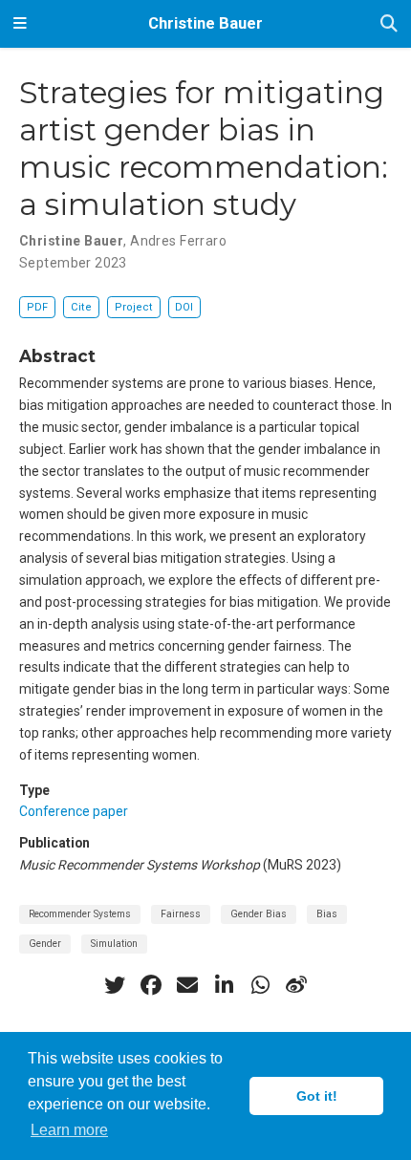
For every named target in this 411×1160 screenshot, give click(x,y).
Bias (326, 914)
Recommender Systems (80, 914)
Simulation (114, 943)
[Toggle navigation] (20, 23)
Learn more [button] (69, 1130)
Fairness (181, 914)
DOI (184, 307)
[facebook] (151, 985)
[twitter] (114, 985)
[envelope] (187, 985)
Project (134, 307)
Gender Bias (258, 914)
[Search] (389, 24)
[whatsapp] (260, 985)
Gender (45, 943)
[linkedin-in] (223, 985)
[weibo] (296, 985)
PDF (37, 307)
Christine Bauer (205, 23)
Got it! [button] (316, 1096)
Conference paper (73, 811)
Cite (81, 307)
